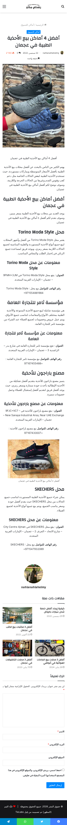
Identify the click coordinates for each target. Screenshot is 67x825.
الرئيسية (40, 24)
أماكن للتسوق (27, 24)
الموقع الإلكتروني (56, 757)
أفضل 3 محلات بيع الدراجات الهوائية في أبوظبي (50, 661)
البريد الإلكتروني (56, 744)
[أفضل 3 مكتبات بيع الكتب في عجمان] (17, 615)
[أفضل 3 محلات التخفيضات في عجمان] (17, 648)
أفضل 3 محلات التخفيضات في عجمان (19, 661)
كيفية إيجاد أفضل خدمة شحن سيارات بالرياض (52, 610)
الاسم (60, 731)
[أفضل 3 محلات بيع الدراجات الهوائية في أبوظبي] (49, 648)
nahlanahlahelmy (51, 53)
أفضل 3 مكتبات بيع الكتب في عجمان (19, 629)
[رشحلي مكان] (33, 6)
